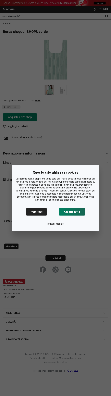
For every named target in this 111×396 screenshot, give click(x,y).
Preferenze (36, 212)
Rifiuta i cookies (55, 224)
